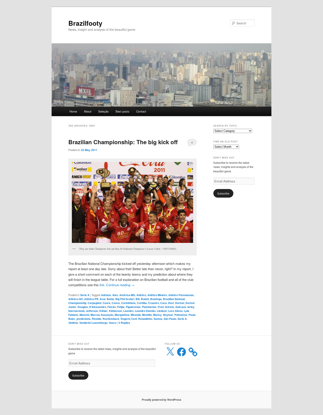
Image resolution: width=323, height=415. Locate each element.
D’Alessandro (97, 307)
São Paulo (170, 319)
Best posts (122, 111)
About (87, 111)
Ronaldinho (145, 319)
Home (73, 111)
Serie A (84, 295)
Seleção (103, 111)
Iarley (190, 307)
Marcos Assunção (102, 315)
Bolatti (145, 299)
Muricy (157, 315)
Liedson (162, 311)
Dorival (179, 303)
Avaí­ (102, 299)
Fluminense (149, 307)
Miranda (136, 315)
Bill (138, 299)
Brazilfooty (85, 23)
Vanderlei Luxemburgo (93, 323)
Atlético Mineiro (157, 295)
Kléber (103, 311)
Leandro (128, 311)
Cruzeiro (153, 303)
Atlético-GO (75, 299)
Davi (171, 303)
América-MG (127, 295)
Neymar (168, 315)
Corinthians (128, 303)
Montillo (147, 315)
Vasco (112, 323)
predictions (83, 319)
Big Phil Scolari (124, 299)
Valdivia (73, 323)
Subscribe (223, 193)
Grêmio (169, 307)
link (102, 284)
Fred (160, 307)
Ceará (106, 303)
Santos (158, 319)
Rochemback (111, 319)
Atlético (141, 295)
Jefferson (92, 311)
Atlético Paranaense (181, 295)
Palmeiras (180, 315)
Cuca (163, 303)
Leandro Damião (145, 311)
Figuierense (133, 307)
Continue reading (120, 284)
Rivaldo (96, 319)
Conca (116, 303)
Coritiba (142, 303)
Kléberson (115, 311)
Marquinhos (122, 315)
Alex (115, 295)
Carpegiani (94, 303)
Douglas (83, 307)
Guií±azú (180, 307)
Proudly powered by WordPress (161, 400)
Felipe (121, 307)
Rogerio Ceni (129, 319)
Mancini (84, 315)
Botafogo (156, 299)
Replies (124, 323)
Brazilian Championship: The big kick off (123, 142)
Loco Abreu (175, 311)
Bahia (110, 299)
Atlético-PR (91, 299)
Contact (141, 111)
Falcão (111, 307)
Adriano (106, 295)
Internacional (76, 311)
